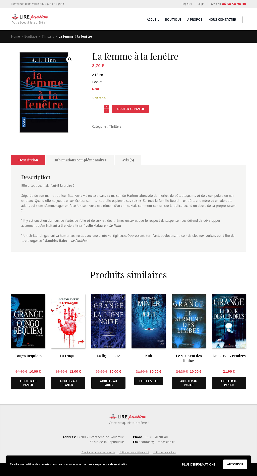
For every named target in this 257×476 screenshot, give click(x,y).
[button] (69, 59)
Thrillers (48, 36)
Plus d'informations (198, 464)
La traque (68, 355)
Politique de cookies (164, 452)
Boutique (173, 19)
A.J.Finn (97, 74)
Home (15, 36)
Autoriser (235, 464)
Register (187, 4)
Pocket (97, 81)
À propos (195, 19)
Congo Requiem (28, 355)
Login (201, 4)
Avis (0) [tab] (128, 160)
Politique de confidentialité (134, 452)
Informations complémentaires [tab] (79, 160)
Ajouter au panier (130, 109)
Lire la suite (148, 381)
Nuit (148, 355)
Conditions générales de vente (98, 452)
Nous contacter (222, 19)
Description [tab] (28, 160)
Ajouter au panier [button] (28, 383)
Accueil (153, 19)
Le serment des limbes (189, 358)
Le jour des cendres (229, 355)
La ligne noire (108, 355)
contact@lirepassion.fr (157, 442)
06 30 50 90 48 (234, 3)
